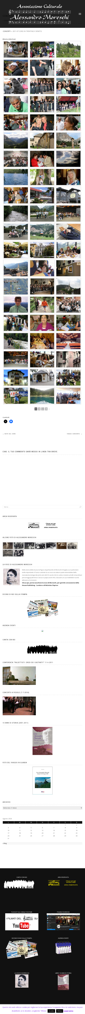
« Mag (5, 843)
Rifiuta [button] (59, 1011)
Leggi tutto (68, 1011)
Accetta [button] (51, 1011)
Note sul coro (9, 434)
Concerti (7, 31)
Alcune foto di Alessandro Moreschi (19, 537)
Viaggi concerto (74, 434)
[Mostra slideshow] (9, 39)
